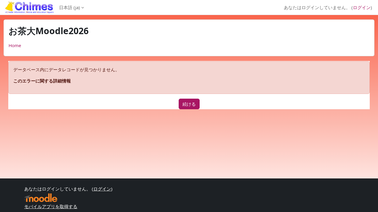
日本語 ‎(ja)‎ (69, 7)
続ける (189, 104)
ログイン (362, 7)
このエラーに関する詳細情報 (42, 81)
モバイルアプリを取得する (50, 206)
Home (15, 45)
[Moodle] (40, 197)
